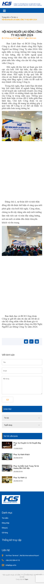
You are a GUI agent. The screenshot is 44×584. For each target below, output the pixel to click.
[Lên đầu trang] (36, 580)
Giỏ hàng (5, 532)
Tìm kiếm (5, 518)
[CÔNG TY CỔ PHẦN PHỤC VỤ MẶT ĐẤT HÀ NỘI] (22, 4)
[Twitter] (37, 341)
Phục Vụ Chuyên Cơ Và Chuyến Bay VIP (27, 444)
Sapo (26, 579)
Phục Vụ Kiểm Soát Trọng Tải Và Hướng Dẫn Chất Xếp (26, 467)
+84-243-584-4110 (13, 560)
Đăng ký (5, 527)
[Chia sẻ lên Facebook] (26, 341)
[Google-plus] (31, 341)
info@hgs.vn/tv (11, 565)
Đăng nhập (5, 523)
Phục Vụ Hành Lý (20, 477)
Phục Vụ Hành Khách (21, 454)
